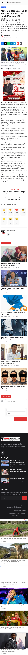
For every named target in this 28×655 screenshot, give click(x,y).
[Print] (21, 43)
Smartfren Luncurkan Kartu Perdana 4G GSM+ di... (17, 479)
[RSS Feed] (8, 234)
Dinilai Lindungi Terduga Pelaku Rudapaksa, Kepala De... (10, 362)
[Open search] (25, 2)
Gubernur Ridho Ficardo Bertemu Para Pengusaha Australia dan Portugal (14, 192)
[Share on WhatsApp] (8, 43)
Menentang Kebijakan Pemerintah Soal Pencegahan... (18, 470)
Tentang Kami (17, 510)
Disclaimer (23, 513)
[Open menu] (2, 2)
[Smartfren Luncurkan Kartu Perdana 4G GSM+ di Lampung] (5, 480)
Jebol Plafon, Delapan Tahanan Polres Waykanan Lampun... (12, 338)
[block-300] (14, 86)
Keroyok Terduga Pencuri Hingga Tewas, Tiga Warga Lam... (13, 387)
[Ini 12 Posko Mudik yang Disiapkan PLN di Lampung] (5, 463)
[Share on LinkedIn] (11, 43)
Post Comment (19, 419)
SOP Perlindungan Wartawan (18, 512)
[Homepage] (14, 2)
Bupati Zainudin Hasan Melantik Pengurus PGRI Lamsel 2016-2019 (14, 198)
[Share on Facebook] (2, 43)
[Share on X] (5, 43)
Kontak (24, 515)
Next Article (13, 196)
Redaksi (24, 510)
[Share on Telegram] (14, 43)
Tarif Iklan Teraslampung (15, 515)
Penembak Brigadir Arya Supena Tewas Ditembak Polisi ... (12, 289)
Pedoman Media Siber (13, 513)
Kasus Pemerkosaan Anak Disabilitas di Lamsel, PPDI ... (13, 313)
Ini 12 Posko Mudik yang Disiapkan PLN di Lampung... (17, 461)
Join (25, 498)
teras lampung (11, 230)
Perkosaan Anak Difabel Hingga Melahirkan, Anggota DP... (10, 264)
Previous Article (15, 189)
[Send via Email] (18, 43)
